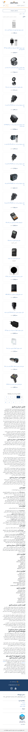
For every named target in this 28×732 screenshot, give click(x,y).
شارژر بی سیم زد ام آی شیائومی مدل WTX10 (14, 276)
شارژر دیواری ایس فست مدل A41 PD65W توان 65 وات (14, 184)
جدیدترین (11, 16)
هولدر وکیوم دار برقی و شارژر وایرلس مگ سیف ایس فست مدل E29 (14, 68)
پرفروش (15, 16)
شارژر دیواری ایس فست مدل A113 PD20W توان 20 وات (14, 164)
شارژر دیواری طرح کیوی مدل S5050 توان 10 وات (14, 30)
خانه (23, 14)
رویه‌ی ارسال (23, 704)
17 (13, 402)
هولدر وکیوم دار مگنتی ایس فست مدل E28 (14, 87)
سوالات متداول (22, 706)
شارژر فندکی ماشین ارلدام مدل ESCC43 (14, 384)
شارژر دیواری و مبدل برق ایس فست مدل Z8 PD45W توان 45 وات (14, 125)
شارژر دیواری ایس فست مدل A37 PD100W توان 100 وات (14, 145)
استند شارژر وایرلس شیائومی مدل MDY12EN (14, 294)
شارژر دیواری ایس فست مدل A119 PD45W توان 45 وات (14, 203)
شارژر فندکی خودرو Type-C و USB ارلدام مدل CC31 (14, 366)
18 (9, 402)
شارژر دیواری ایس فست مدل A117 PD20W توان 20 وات (14, 105)
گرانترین (8, 16)
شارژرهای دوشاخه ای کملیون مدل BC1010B (14, 222)
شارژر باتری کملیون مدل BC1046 (14, 240)
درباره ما (23, 703)
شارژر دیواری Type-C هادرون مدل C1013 (14, 348)
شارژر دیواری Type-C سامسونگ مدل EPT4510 (14, 330)
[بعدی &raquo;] (5, 402)
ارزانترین (4, 16)
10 (21, 402)
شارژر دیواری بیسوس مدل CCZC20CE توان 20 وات (14, 312)
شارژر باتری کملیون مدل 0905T (14, 258)
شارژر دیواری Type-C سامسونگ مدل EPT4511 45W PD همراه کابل (14, 48)
